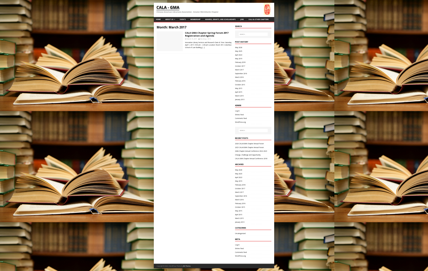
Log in (237, 111)
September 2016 (241, 73)
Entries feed (239, 115)
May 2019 (238, 58)
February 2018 (240, 62)
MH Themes (187, 266)
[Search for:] (253, 34)
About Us (169, 19)
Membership (195, 19)
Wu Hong (203, 39)
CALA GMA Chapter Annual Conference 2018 (251, 158)
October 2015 (240, 85)
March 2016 (239, 77)
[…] (203, 47)
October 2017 (240, 66)
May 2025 (238, 51)
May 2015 (238, 88)
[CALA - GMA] (214, 16)
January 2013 (239, 99)
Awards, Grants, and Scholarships (220, 19)
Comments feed (241, 118)
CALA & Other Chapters (258, 19)
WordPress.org (240, 122)
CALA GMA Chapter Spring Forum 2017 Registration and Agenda (206, 34)
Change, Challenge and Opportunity (248, 155)
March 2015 (239, 96)
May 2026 (238, 47)
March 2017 (239, 70)
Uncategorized (240, 233)
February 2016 (240, 81)
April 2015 (238, 92)
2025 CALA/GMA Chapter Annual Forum (249, 147)
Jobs (242, 19)
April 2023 (238, 55)
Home (158, 19)
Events (183, 19)
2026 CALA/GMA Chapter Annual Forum (249, 144)
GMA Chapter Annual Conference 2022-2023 (251, 151)
